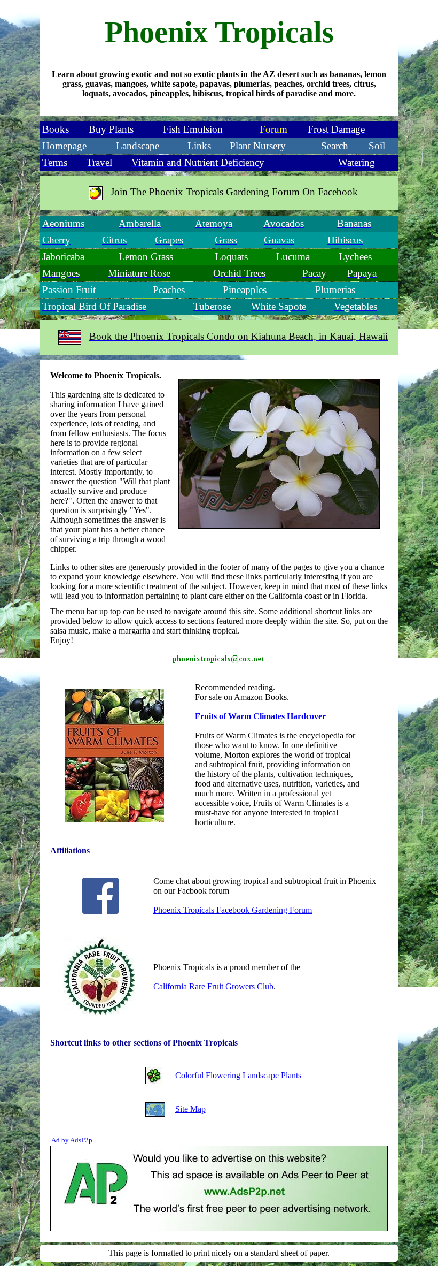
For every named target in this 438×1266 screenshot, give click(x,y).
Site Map (190, 1109)
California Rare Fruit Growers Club (213, 986)
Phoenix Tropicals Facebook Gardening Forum (232, 909)
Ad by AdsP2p (71, 1140)
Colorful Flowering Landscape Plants (238, 1075)
